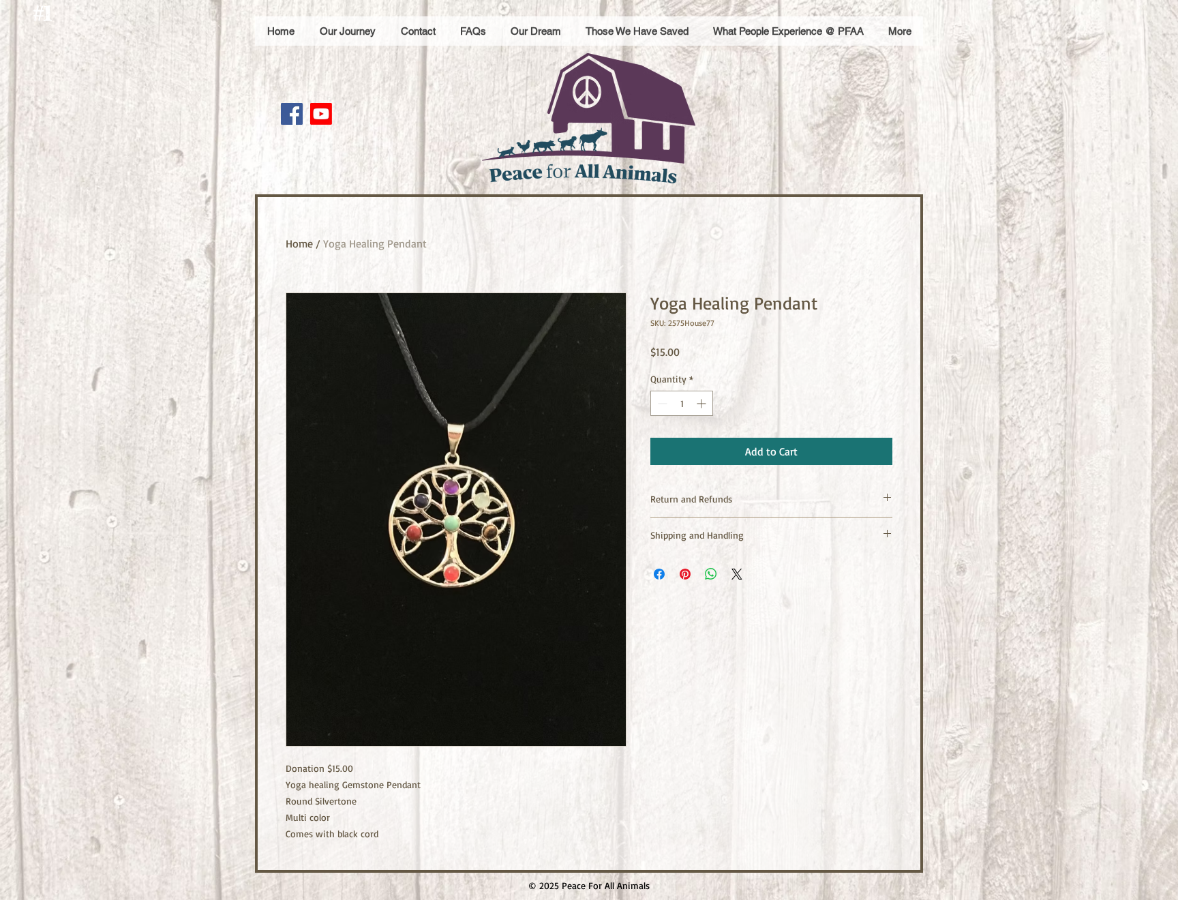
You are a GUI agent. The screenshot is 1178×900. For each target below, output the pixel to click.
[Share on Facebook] (659, 574)
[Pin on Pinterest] (685, 574)
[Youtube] (321, 114)
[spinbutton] (681, 403)
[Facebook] (292, 114)
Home (299, 243)
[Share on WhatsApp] (711, 574)
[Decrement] (660, 403)
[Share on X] (737, 574)
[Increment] (702, 403)
